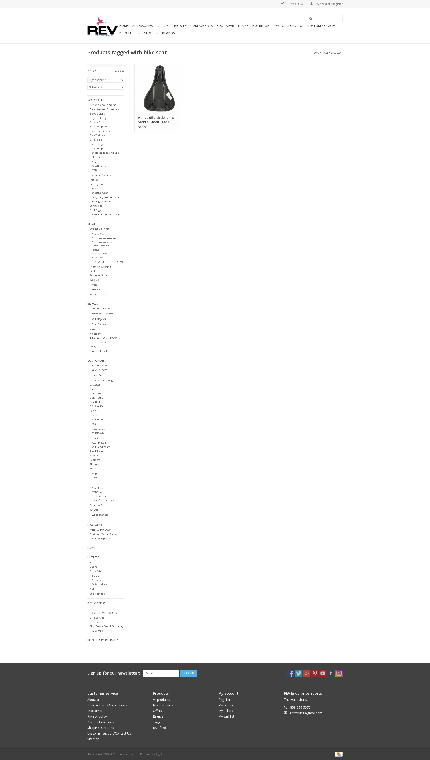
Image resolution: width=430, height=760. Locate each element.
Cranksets (95, 393)
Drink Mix (95, 571)
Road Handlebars (100, 446)
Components (201, 25)
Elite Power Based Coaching (106, 626)
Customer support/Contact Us (109, 733)
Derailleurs (96, 397)
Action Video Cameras (103, 104)
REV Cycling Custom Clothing (107, 261)
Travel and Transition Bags (105, 214)
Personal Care (98, 188)
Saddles (94, 455)
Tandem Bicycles (99, 351)
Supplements (97, 593)
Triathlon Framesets (102, 313)
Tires (92, 483)
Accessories (142, 25)
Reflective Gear (99, 192)
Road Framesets (100, 324)
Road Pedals (98, 428)
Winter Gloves (98, 294)
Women (96, 288)
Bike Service (97, 617)
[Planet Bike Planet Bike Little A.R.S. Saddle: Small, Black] (157, 88)
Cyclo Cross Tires (100, 496)
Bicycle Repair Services (138, 33)
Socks (93, 271)
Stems (93, 468)
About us (93, 699)
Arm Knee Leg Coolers (103, 241)
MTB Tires (97, 492)
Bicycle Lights (97, 113)
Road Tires (97, 488)
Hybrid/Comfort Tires (103, 500)
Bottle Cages (97, 144)
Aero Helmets (99, 166)
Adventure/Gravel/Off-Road (106, 338)
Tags (325, 53)
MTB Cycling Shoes (100, 529)
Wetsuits (94, 279)
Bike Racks (96, 139)
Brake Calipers (98, 370)
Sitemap (93, 739)
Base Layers (98, 257)
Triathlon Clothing (100, 266)
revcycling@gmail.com (306, 713)
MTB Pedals (98, 432)
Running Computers (102, 201)
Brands (168, 33)
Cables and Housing (101, 380)
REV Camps (96, 630)
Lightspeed (163, 754)
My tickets (225, 711)
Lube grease (97, 184)
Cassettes (95, 384)
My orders (225, 705)
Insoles (94, 179)
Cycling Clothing (99, 228)
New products (163, 705)
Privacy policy (97, 716)
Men (94, 284)
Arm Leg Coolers (100, 253)
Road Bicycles (98, 319)
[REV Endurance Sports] (102, 26)
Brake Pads (97, 375)
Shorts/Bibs (98, 234)
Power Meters (98, 442)
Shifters (94, 464)
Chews (93, 566)
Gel (92, 589)
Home (124, 25)
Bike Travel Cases (100, 131)
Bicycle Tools (97, 122)
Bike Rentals (97, 622)
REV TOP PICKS (284, 25)
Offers (157, 711)
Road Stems (97, 451)
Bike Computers (99, 126)
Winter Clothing (100, 245)
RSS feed (159, 728)
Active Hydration (100, 584)
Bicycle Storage (99, 118)
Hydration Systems (100, 175)
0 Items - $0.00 (296, 4)
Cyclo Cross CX (98, 342)
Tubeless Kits (97, 505)
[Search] (309, 19)
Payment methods (100, 722)
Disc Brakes (96, 402)
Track (93, 346)
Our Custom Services (318, 25)
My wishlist (226, 716)
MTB (94, 170)
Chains (93, 389)
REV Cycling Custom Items (105, 197)
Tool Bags (95, 210)
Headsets (95, 415)
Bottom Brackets (100, 365)
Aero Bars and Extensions (104, 109)
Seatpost (95, 459)
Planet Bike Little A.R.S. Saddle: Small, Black (156, 119)
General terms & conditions (107, 705)
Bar (92, 562)
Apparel (163, 25)
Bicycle (180, 25)
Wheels (94, 509)
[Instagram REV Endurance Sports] (339, 673)
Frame (243, 25)
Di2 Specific (96, 406)
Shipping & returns (100, 728)
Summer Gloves (99, 275)
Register (224, 699)
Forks (93, 410)
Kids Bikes (95, 333)
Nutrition (261, 25)
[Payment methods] (338, 754)
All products (161, 699)
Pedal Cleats (97, 438)
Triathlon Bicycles (100, 308)
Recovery (96, 580)
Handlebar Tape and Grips (105, 152)
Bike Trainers (97, 135)
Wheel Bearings (100, 514)
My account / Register (329, 4)
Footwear (225, 25)
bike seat (337, 53)
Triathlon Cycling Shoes (103, 534)
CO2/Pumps (97, 148)
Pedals (93, 423)
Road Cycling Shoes (101, 538)
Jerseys (95, 249)
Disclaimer (95, 711)
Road (94, 162)
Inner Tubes (97, 419)
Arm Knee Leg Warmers (104, 237)
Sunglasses (96, 205)
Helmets (95, 157)
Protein (96, 576)
